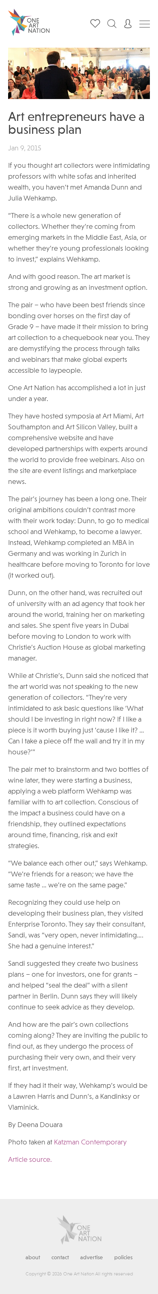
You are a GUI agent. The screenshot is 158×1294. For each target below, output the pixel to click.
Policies (123, 1257)
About (33, 1257)
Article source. (30, 1159)
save (137, 62)
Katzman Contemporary (90, 1142)
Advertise (91, 1257)
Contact (60, 1257)
